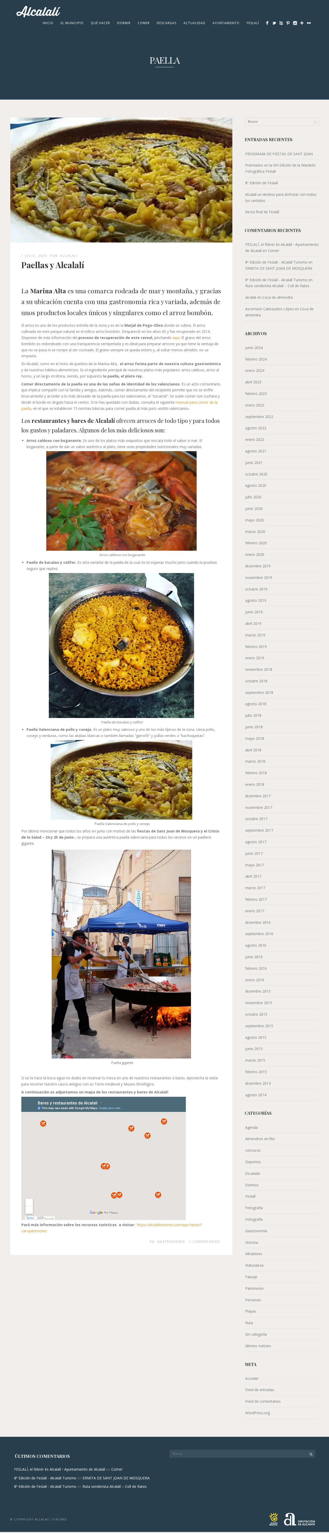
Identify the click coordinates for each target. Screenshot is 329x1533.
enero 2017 (254, 910)
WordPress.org (257, 1412)
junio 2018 (254, 726)
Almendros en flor (260, 1138)
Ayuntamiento (226, 23)
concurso (253, 1150)
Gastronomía (171, 1241)
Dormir (124, 23)
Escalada (252, 1173)
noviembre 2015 (258, 1002)
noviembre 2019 (258, 577)
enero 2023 (254, 405)
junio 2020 (254, 508)
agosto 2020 (255, 485)
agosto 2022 (255, 427)
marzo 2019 (255, 635)
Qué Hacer (100, 23)
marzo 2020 (255, 531)
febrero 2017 (256, 899)
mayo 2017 (254, 864)
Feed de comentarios (263, 1401)
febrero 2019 (256, 646)
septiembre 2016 (259, 933)
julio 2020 (253, 496)
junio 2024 (254, 347)
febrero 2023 (256, 393)
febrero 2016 (256, 968)
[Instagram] (295, 23)
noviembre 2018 (258, 669)
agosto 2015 (255, 1037)
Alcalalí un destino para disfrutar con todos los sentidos (280, 197)
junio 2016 (254, 956)
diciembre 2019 (258, 566)
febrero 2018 (256, 772)
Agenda (251, 1127)
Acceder (252, 1378)
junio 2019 (254, 611)
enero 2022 (254, 439)
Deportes (253, 1161)
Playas (250, 1311)
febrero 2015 (256, 1071)
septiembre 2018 (259, 692)
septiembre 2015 (259, 1025)
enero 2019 (254, 657)
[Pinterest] (288, 23)
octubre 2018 (256, 680)
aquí (175, 337)
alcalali (69, 256)
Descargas (166, 23)
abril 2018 (253, 750)
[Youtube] (281, 23)
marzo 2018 (255, 761)
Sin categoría (256, 1334)
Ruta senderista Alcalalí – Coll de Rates (277, 285)
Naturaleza (254, 1265)
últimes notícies (258, 1345)
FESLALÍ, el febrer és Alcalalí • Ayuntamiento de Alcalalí (59, 1469)
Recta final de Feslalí (262, 211)
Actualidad (194, 23)
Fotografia (254, 1207)
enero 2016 (254, 979)
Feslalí (253, 23)
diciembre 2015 (258, 991)
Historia (251, 1242)
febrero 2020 (256, 542)
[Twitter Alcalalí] (274, 23)
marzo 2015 (255, 1060)
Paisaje (251, 1276)
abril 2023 (253, 382)
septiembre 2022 (259, 416)
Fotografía (254, 1219)
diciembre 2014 (258, 1083)
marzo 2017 (255, 887)
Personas (253, 1299)
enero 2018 (254, 784)
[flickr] (309, 23)
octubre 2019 (256, 589)
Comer (144, 23)
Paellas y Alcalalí (52, 264)
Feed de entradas (259, 1389)
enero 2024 (254, 370)
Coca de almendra (277, 297)
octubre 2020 (256, 474)
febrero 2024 (256, 359)
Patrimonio (254, 1288)
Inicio (48, 23)
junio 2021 (254, 462)
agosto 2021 (255, 451)
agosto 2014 (255, 1094)
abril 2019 (253, 623)
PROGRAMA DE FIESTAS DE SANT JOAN (279, 153)
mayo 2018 (254, 738)
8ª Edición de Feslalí (261, 182)
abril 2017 (253, 876)
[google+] (302, 23)
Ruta (249, 1322)
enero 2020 (254, 554)
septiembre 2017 (259, 830)
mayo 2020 (254, 520)
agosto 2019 (255, 600)
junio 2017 (254, 853)
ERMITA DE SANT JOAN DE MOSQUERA (278, 268)
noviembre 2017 (258, 807)
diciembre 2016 (258, 922)
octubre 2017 (256, 818)
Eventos (252, 1184)
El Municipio (72, 23)
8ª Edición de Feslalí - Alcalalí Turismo (276, 262)
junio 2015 (254, 1048)
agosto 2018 (255, 703)
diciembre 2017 (258, 795)
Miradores (253, 1253)
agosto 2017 (255, 841)
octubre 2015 (256, 1014)
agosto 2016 (255, 945)
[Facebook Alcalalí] (267, 23)
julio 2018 (253, 715)
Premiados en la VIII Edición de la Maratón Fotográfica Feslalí (280, 168)
